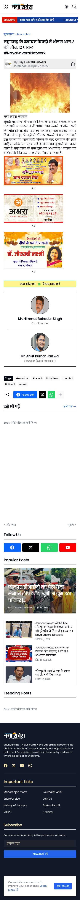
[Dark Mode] (66, 6)
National (10, 384)
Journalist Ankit (53, 792)
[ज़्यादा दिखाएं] (60, 394)
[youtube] (67, 547)
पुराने (71, 525)
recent (22, 384)
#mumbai (23, 34)
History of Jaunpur (15, 805)
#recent (37, 378)
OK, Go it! (63, 886)
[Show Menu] (6, 6)
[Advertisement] (40, 476)
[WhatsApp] (51, 394)
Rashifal (48, 812)
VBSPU (8, 812)
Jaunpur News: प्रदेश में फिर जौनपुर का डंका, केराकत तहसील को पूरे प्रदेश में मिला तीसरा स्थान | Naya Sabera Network (54, 629)
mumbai (68, 378)
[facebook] (12, 547)
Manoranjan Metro (16, 792)
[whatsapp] (49, 547)
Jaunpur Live (12, 799)
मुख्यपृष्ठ (9, 34)
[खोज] (74, 6)
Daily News (52, 378)
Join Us (47, 799)
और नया (11, 525)
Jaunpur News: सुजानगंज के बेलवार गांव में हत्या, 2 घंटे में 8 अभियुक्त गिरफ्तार (52, 651)
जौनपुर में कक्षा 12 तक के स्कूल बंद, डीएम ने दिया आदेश (52, 672)
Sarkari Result (51, 805)
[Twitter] (42, 394)
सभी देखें (68, 406)
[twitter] (30, 547)
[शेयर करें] (71, 64)
